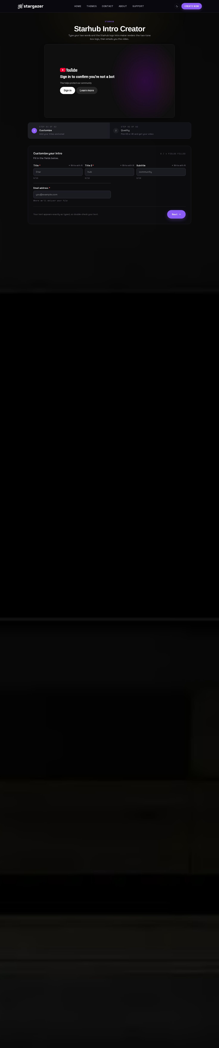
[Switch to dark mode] (177, 6)
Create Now (191, 6)
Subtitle (140, 165)
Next (174, 214)
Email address (41, 188)
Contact (107, 6)
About (123, 6)
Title (37, 165)
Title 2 (89, 165)
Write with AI (76, 165)
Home (77, 6)
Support (138, 6)
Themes (92, 6)
